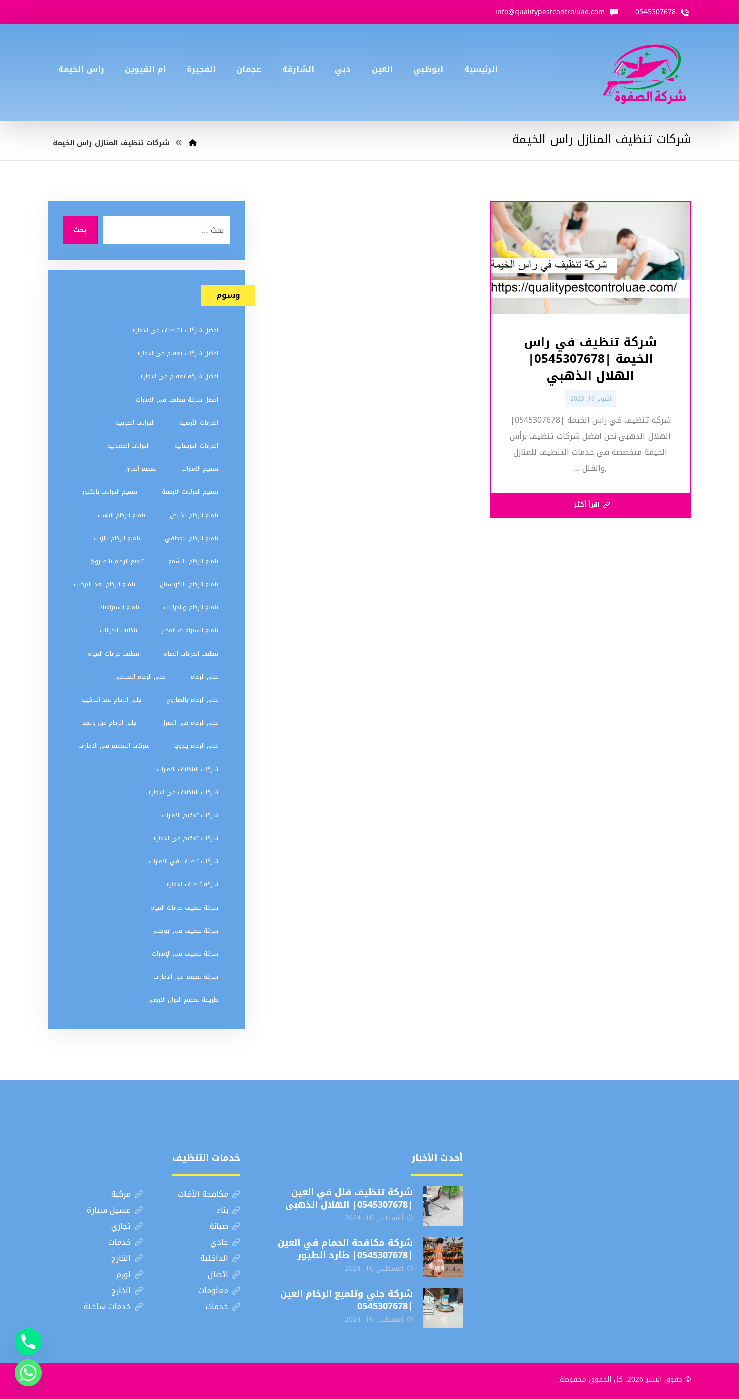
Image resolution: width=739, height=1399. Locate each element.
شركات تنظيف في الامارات (183, 861)
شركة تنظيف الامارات (190, 884)
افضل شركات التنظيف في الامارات (173, 330)
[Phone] (28, 1341)
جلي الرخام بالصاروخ (192, 699)
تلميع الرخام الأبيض (194, 515)
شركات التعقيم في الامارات (114, 745)
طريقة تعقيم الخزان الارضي (182, 999)
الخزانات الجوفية (135, 422)
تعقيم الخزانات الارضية (190, 491)
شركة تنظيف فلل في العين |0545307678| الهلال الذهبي (349, 1198)
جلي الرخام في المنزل (189, 722)
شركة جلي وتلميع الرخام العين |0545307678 (346, 1300)
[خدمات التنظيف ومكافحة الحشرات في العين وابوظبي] (644, 72)
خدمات (119, 1242)
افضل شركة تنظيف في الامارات (177, 399)
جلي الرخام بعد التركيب (112, 699)
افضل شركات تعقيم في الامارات (176, 353)
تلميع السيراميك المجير (190, 630)
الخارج (121, 1258)
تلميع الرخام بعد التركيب (104, 584)
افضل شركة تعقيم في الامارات (177, 376)
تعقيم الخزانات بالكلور (109, 491)
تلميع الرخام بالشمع (193, 561)
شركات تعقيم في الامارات (184, 838)
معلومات (213, 1290)
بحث (80, 230)
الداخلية (214, 1258)
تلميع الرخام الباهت (121, 515)
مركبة (121, 1194)
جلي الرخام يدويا (196, 745)
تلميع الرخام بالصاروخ (117, 561)
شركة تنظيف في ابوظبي (184, 930)
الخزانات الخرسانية (196, 445)
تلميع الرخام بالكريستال (189, 584)
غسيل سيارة (109, 1210)
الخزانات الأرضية (198, 422)
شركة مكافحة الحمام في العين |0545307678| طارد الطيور (345, 1249)
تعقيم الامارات (199, 468)
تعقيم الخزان (141, 468)
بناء (222, 1210)
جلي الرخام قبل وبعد (109, 722)
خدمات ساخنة (107, 1306)
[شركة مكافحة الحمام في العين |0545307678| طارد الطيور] (443, 1257)
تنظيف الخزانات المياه (191, 653)
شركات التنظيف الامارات (187, 769)
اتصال (218, 1274)
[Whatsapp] (28, 1372)
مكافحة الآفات (203, 1194)
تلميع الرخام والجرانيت (191, 607)
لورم (123, 1274)
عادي (219, 1242)
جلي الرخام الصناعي (139, 676)
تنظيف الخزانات (118, 630)
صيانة (219, 1226)
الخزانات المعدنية (128, 445)
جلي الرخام (204, 676)
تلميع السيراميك (119, 607)
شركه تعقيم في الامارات (185, 976)
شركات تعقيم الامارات (190, 815)
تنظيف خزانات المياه (113, 653)
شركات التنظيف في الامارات (181, 792)
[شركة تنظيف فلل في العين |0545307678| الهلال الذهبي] (443, 1206)
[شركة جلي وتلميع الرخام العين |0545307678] (443, 1308)
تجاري (121, 1226)
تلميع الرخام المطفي (191, 538)
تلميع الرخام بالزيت (117, 538)
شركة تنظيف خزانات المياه (184, 907)
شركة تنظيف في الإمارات (185, 953)
